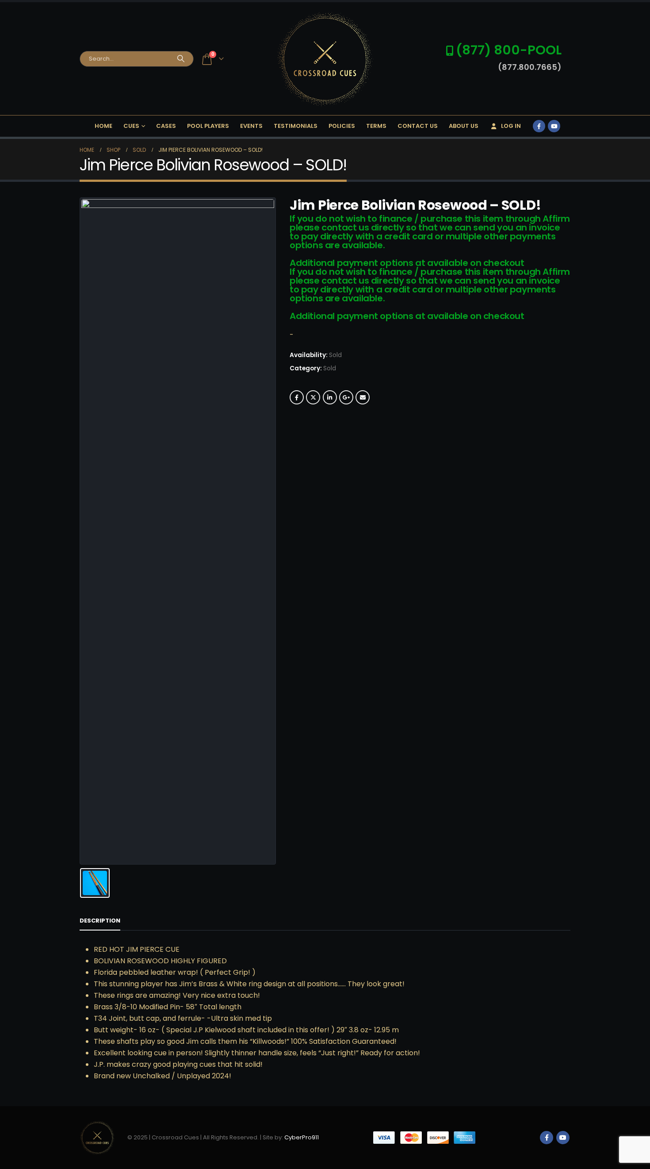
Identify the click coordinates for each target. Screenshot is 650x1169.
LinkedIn (330, 397)
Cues (131, 126)
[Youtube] (554, 126)
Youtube (563, 1137)
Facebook (297, 397)
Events (251, 126)
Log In (511, 126)
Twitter (313, 397)
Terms (376, 126)
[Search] (180, 58)
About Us (463, 126)
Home (103, 126)
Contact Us (418, 126)
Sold (329, 368)
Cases (166, 126)
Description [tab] (100, 920)
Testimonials (295, 126)
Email (363, 397)
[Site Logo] (325, 58)
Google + (346, 397)
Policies (342, 126)
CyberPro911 (301, 1137)
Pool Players (208, 126)
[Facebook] (539, 126)
